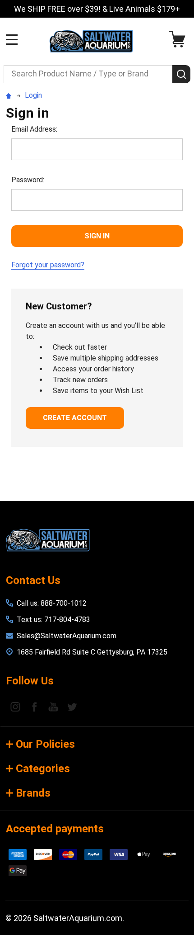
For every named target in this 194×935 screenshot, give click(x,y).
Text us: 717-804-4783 (53, 619)
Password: (27, 180)
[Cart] (179, 39)
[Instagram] (15, 706)
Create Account (75, 417)
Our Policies (45, 744)
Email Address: (34, 129)
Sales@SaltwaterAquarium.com (66, 635)
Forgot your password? (47, 265)
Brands (33, 793)
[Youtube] (53, 706)
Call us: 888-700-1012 (52, 603)
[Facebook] (34, 706)
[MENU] (12, 39)
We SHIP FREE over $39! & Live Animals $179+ (97, 9)
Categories (43, 768)
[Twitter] (72, 706)
